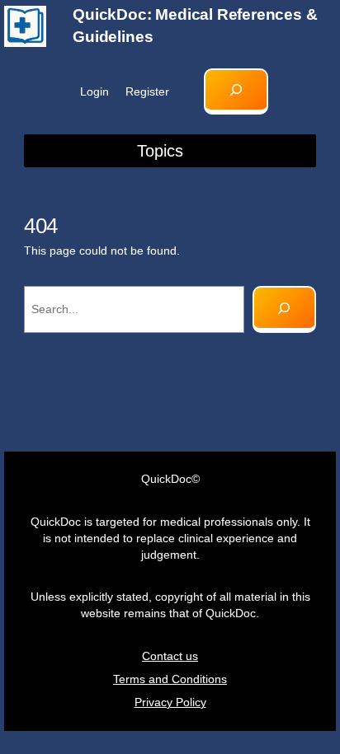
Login (94, 91)
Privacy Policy (170, 702)
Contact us (170, 656)
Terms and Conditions (170, 679)
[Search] (284, 309)
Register (147, 91)
